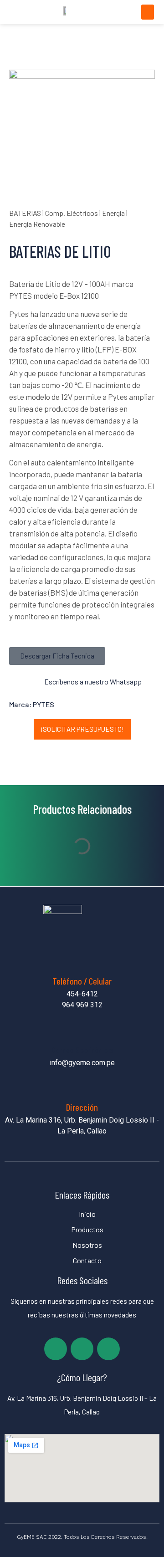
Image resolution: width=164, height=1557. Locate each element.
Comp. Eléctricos (71, 213)
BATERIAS (25, 213)
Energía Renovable (37, 224)
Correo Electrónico (82, 1049)
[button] (147, 12)
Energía (113, 213)
